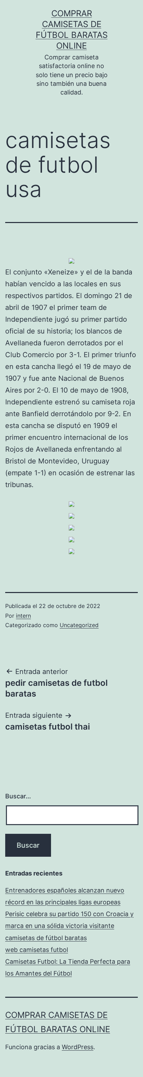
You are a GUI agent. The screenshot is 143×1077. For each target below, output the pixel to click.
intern (23, 615)
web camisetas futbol (36, 949)
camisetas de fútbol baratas (46, 938)
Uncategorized (79, 625)
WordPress (77, 1047)
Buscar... (18, 796)
